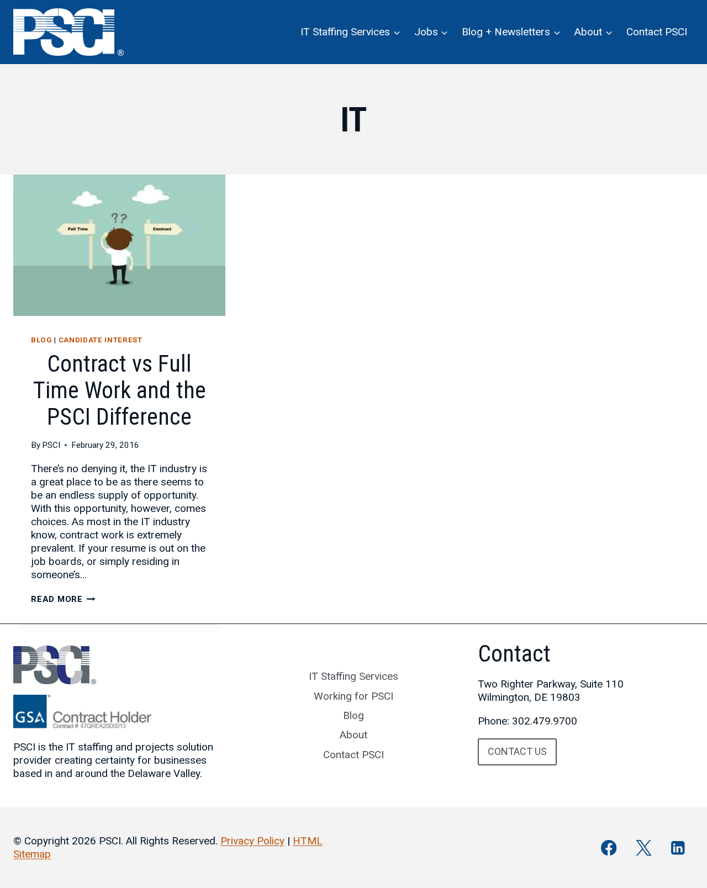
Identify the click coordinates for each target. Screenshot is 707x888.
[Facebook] (609, 848)
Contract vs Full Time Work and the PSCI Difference (119, 390)
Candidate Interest (101, 340)
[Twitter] (643, 848)
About (353, 734)
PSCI (51, 445)
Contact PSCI (656, 31)
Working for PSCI (353, 696)
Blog (41, 340)
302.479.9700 (544, 721)
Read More (63, 599)
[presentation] (119, 245)
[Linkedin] (678, 848)
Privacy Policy (252, 840)
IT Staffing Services (353, 676)
